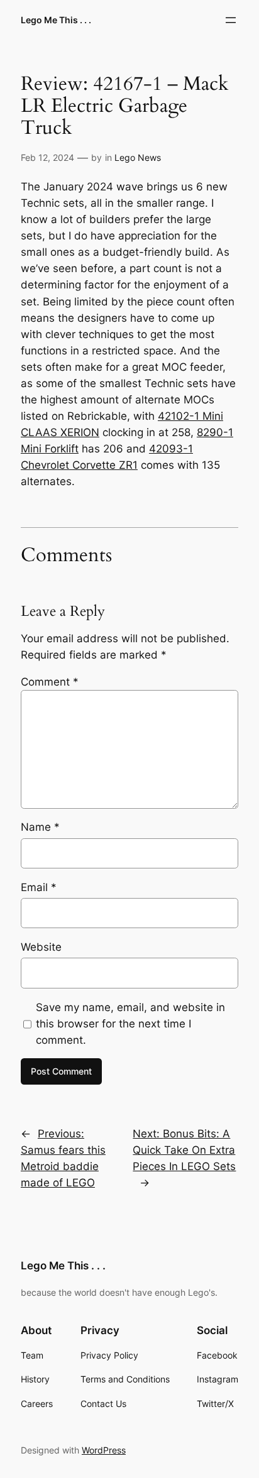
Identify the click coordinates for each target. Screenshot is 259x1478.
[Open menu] (230, 20)
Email (39, 887)
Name (40, 827)
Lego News (137, 157)
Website (41, 947)
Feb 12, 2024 (47, 157)
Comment (50, 682)
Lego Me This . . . (56, 19)
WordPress (104, 1450)
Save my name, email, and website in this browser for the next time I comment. (130, 1023)
